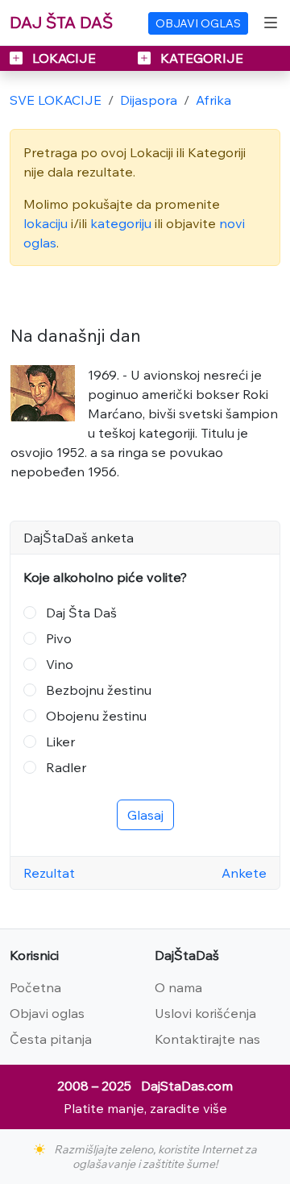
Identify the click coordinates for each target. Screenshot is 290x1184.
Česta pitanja (51, 1039)
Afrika (213, 100)
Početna (35, 987)
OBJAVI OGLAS (198, 23)
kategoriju (120, 223)
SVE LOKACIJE (56, 100)
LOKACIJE (64, 58)
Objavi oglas (47, 1013)
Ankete (244, 873)
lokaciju (45, 223)
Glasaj (145, 815)
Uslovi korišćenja (205, 1013)
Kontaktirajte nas (207, 1039)
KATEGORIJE (200, 58)
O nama (178, 987)
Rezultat (49, 873)
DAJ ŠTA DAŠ (61, 22)
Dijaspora (148, 100)
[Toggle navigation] (270, 22)
